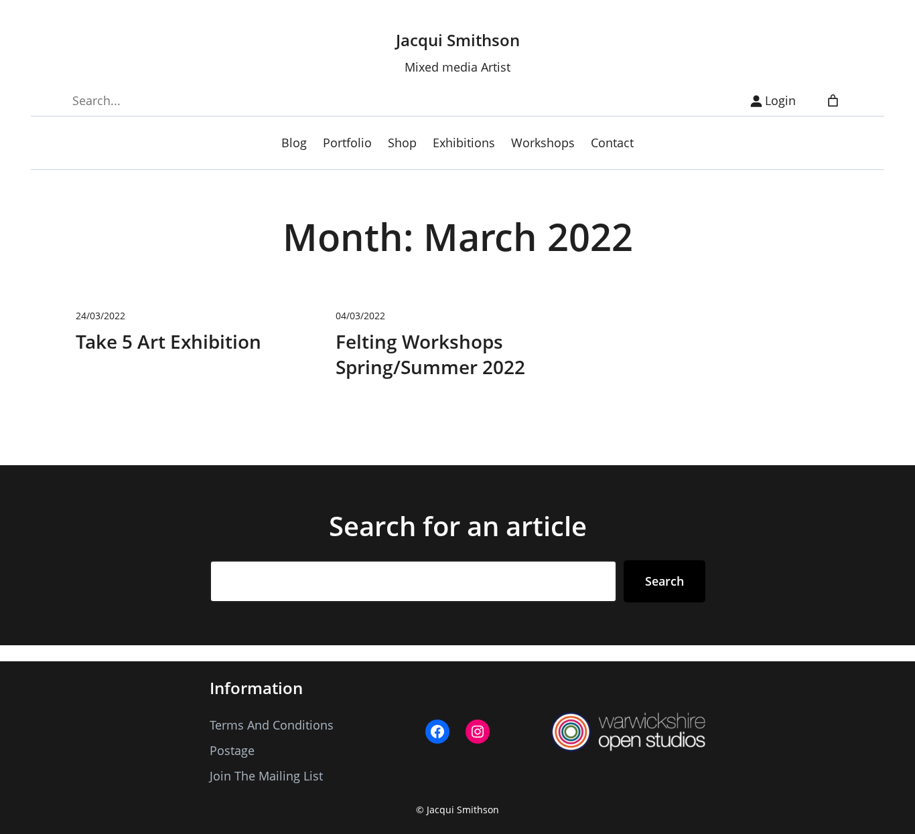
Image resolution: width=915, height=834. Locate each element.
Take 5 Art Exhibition (168, 341)
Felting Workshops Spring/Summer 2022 (430, 354)
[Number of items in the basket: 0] (833, 101)
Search (664, 581)
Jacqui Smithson (458, 40)
